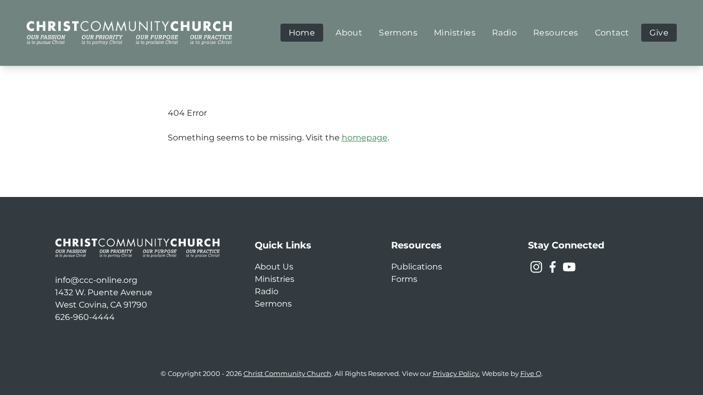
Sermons (273, 304)
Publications (416, 267)
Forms (404, 279)
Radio (266, 291)
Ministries (274, 279)
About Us (274, 267)
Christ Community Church (287, 374)
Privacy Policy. (456, 374)
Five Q (530, 374)
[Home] (129, 33)
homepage (365, 137)
